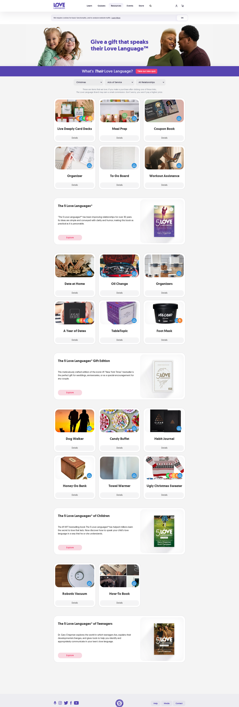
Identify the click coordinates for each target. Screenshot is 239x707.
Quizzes (101, 5)
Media (166, 703)
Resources (116, 5)
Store (141, 5)
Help (156, 703)
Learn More (115, 18)
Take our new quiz (146, 71)
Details (75, 138)
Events (130, 5)
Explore (70, 237)
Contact (179, 703)
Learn (89, 5)
